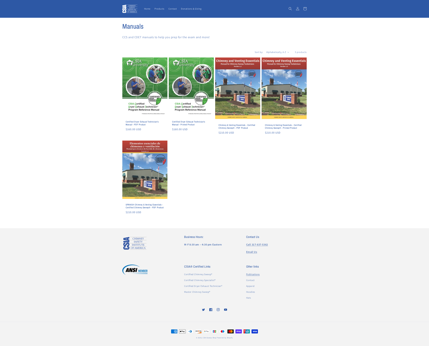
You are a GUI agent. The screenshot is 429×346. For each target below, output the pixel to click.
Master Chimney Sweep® (197, 291)
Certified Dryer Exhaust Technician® (203, 286)
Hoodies (250, 291)
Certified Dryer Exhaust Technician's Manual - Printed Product (188, 123)
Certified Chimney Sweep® (198, 274)
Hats (248, 297)
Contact (250, 280)
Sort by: (259, 52)
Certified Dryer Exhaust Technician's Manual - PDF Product (142, 123)
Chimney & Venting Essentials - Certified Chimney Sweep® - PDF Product (237, 126)
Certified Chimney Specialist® (200, 280)
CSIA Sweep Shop (210, 338)
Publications (253, 274)
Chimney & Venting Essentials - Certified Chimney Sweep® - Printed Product (283, 126)
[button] (290, 8)
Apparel (250, 286)
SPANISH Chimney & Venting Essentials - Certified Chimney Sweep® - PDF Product (145, 206)
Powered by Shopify (225, 338)
